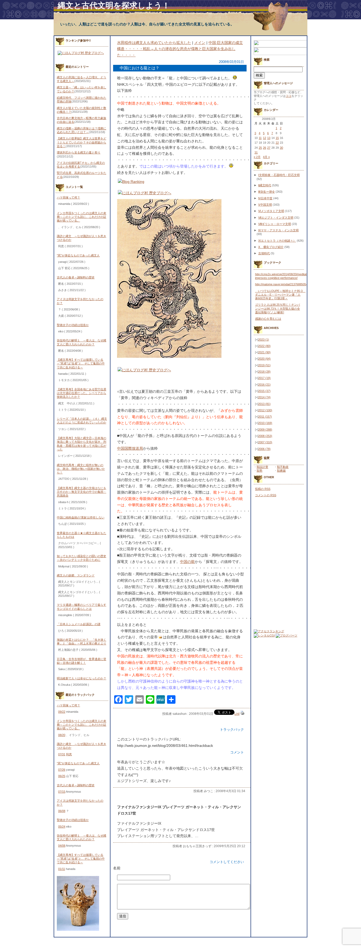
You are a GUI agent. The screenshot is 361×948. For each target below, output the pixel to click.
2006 (264, 448)
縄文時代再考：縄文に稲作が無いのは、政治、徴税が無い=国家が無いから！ (81, 468)
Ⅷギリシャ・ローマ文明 (274, 223)
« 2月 (257, 157)
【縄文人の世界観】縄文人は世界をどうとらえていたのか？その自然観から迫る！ (81, 142)
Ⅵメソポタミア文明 (271, 211)
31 (256, 152)
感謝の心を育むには (268, 318)
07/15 (61, 791)
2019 (264, 365)
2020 (264, 358)
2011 (265, 416)
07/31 (61, 754)
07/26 (61, 769)
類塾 (259, 470)
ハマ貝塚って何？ (68, 197)
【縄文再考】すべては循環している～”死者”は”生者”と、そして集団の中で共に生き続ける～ (81, 363)
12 (264, 137)
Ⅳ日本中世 (265, 198)
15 (277, 137)
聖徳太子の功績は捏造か (73, 325)
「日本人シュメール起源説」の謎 (78, 624)
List (236, 714)
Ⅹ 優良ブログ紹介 (271, 247)
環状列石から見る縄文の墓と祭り (78, 152)
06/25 (61, 776)
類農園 (281, 470)
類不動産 (283, 466)
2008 (265, 435)
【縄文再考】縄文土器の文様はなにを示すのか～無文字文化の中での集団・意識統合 (81, 491)
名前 (117, 868)
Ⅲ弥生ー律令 (266, 191)
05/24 (61, 826)
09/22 (61, 711)
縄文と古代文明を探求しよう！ (114, 5)
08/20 (61, 735)
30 (281, 147)
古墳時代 (264, 253)
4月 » (266, 157)
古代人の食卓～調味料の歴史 (76, 277)
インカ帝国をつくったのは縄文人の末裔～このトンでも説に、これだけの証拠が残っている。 (81, 216)
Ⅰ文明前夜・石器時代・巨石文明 (279, 175)
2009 (265, 429)
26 (264, 147)
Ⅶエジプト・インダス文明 (275, 217)
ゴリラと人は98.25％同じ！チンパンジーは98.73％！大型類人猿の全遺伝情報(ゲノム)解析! (277, 308)
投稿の (262, 488)
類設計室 (262, 466)
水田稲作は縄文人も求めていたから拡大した (154, 42)
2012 (265, 410)
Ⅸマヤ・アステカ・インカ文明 (278, 230)
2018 (264, 371)
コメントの (265, 495)
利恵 (69, 754)
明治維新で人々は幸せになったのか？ (81, 678)
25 (260, 147)
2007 (265, 442)
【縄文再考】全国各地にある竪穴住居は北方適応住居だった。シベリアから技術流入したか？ (81, 393)
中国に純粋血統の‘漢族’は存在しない (80, 517)
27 (268, 147)
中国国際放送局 (130, 448)
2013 (264, 403)
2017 (264, 378)
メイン (199, 42)
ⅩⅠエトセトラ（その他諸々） (277, 240)
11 (260, 137)
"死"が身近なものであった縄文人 (78, 255)
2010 (265, 423)
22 (277, 142)
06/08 (61, 810)
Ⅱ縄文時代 (264, 185)
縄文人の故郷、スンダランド (76, 575)
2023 (263, 339)
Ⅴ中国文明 (265, 204)
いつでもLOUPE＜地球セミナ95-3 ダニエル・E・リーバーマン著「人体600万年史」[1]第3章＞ (280, 294)
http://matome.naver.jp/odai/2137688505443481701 (287, 284)
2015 (264, 390)
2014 (264, 397)
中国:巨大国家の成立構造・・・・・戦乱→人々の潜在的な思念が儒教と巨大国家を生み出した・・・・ (180, 48)
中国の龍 (187, 561)
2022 (264, 345)
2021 (264, 352)
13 (268, 137)
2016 (264, 384)
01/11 (61, 868)
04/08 (61, 845)
